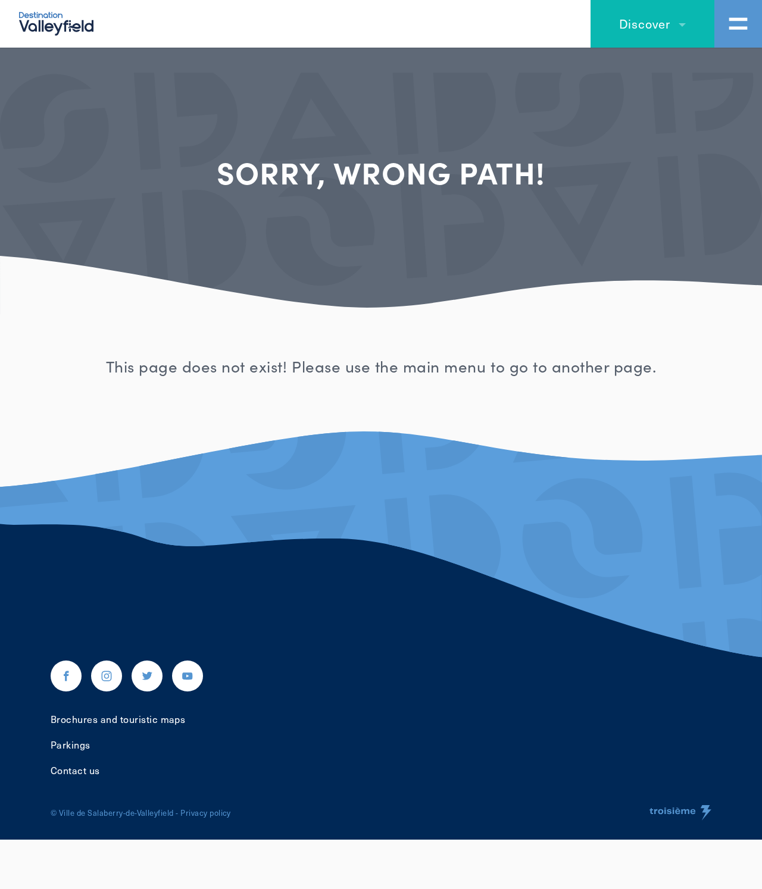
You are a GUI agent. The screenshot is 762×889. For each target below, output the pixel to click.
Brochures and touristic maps (118, 719)
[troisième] (680, 813)
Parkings (70, 744)
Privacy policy (205, 812)
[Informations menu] (738, 24)
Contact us (75, 770)
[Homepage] (56, 22)
